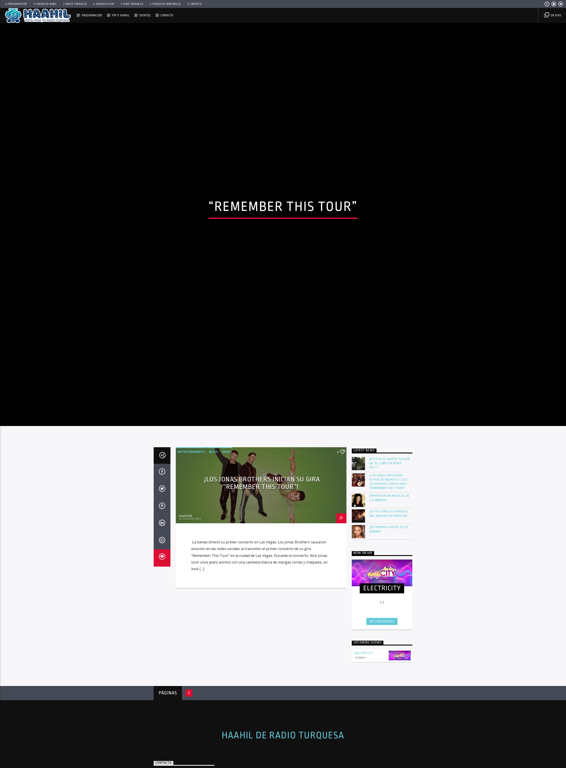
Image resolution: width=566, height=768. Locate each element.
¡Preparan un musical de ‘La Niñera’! (389, 526)
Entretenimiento (191, 480)
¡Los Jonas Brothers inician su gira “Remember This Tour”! (262, 511)
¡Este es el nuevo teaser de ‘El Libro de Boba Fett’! (389, 491)
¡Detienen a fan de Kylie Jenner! (388, 558)
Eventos (145, 15)
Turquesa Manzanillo (166, 4)
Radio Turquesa (76, 4)
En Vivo (555, 15)
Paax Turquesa (133, 4)
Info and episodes (382, 649)
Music (213, 480)
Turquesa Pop (105, 4)
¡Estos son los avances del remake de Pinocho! (388, 542)
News (226, 480)
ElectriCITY (364, 681)
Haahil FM (185, 544)
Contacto (196, 4)
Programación (17, 4)
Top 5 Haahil (121, 15)
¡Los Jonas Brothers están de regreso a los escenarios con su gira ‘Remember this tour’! (388, 510)
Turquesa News (46, 4)
